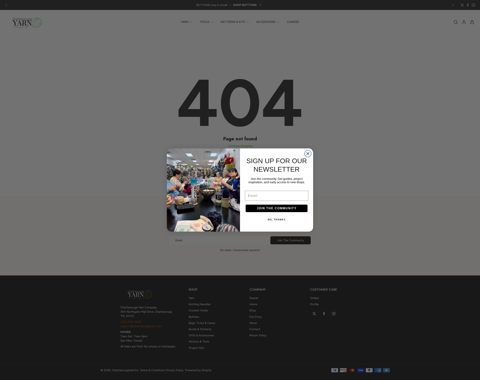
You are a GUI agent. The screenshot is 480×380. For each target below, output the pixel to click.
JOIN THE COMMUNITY (277, 208)
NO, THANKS (277, 219)
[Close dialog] (307, 153)
